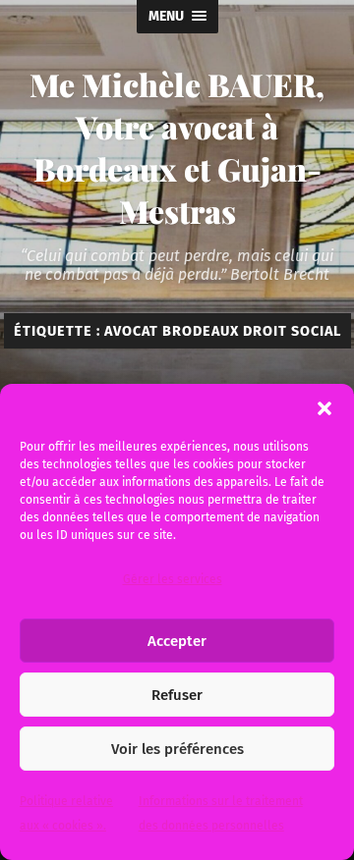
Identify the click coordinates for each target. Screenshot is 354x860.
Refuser (177, 695)
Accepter (177, 641)
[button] (324, 408)
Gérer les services (172, 579)
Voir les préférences (177, 749)
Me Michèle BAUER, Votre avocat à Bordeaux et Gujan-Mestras (177, 147)
